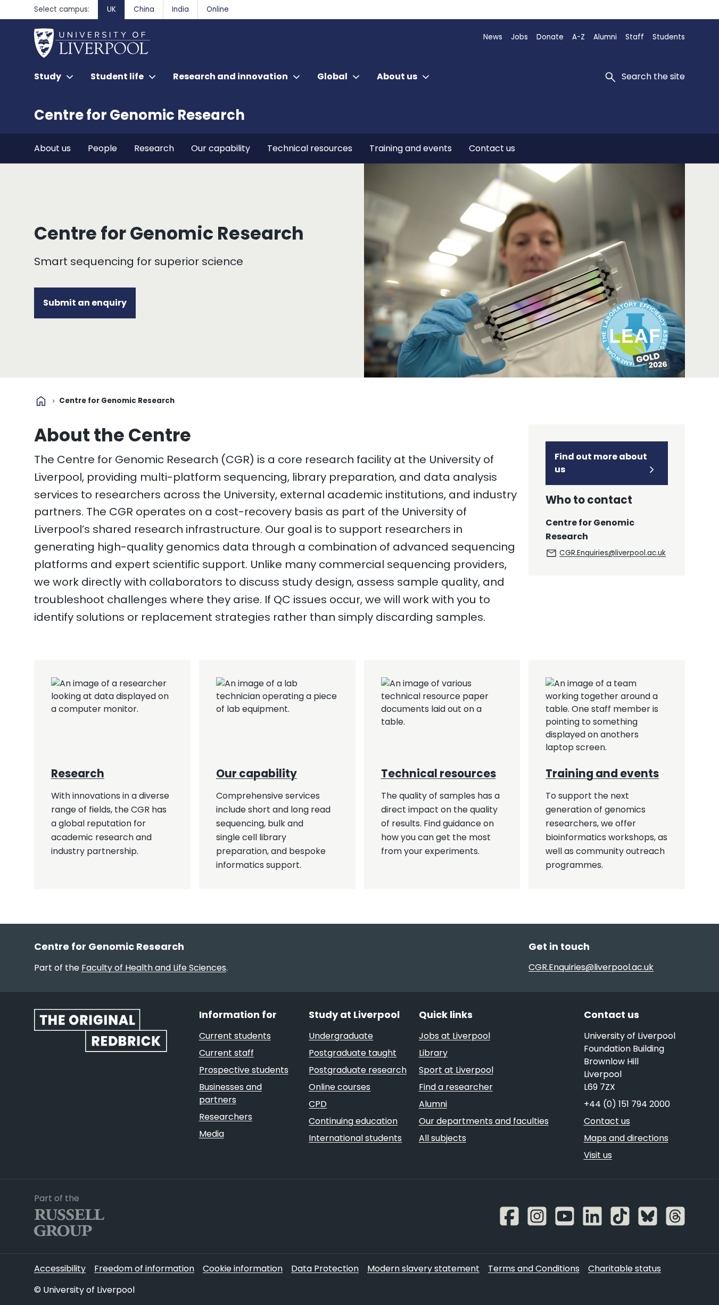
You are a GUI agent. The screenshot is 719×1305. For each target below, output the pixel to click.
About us (52, 148)
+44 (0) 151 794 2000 (627, 1104)
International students (355, 1138)
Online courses (339, 1087)
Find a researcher (456, 1087)
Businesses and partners (230, 1093)
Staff (634, 37)
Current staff (226, 1053)
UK (111, 9)
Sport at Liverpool (456, 1070)
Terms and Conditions (534, 1268)
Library (433, 1053)
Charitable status (624, 1268)
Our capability (220, 148)
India (180, 9)
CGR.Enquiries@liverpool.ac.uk (612, 553)
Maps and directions (626, 1138)
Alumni (605, 37)
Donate (550, 37)
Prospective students (243, 1070)
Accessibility (60, 1268)
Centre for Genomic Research (139, 115)
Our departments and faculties (484, 1121)
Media (211, 1134)
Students (668, 37)
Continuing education (353, 1121)
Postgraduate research (358, 1070)
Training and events (410, 148)
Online (217, 9)
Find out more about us (601, 462)
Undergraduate (341, 1036)
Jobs (519, 37)
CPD (318, 1104)
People (102, 148)
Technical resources (309, 148)
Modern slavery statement (423, 1268)
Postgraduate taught (352, 1053)
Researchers (225, 1117)
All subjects (442, 1138)
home (41, 401)
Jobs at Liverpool (454, 1036)
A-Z (578, 37)
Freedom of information (144, 1268)
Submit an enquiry (85, 303)
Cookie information (243, 1268)
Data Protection (325, 1268)
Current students (235, 1036)
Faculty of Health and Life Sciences (153, 968)
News (492, 37)
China (144, 9)
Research (154, 148)
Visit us (598, 1155)
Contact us (492, 148)
